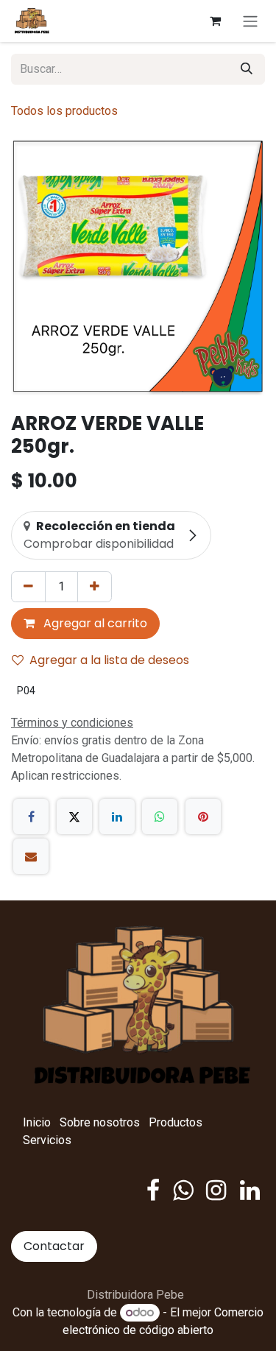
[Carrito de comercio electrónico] (215, 20)
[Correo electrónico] (31, 856)
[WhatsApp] (159, 816)
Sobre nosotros (100, 1122)
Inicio (37, 1122)
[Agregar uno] (94, 586)
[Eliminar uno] (28, 586)
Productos (175, 1122)
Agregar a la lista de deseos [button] (109, 660)
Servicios (47, 1140)
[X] (74, 816)
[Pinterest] (203, 816)
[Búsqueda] (246, 69)
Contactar (54, 1246)
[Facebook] (31, 816)
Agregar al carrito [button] (93, 623)
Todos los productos (64, 111)
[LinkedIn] (117, 816)
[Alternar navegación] (250, 21)
